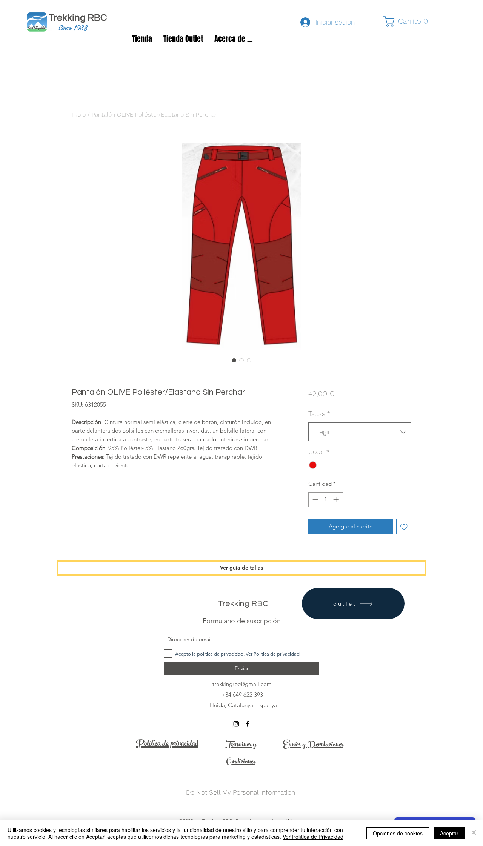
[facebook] (247, 724)
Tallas (319, 414)
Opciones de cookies (398, 833)
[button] (409, 21)
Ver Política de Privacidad (313, 836)
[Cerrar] (473, 833)
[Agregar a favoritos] (404, 526)
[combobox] (359, 431)
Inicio (79, 114)
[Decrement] (314, 500)
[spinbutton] (325, 500)
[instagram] (236, 724)
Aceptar (449, 833)
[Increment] (337, 500)
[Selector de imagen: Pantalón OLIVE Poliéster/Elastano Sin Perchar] (234, 360)
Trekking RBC (80, 18)
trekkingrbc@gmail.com (242, 684)
